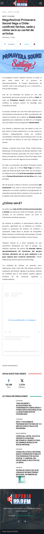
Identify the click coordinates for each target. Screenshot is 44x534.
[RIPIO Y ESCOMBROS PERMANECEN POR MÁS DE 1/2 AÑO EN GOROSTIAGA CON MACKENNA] (8, 424)
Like (8, 379)
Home (4, 12)
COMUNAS (19, 400)
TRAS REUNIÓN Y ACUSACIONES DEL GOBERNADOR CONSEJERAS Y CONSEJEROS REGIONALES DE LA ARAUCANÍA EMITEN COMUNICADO (29, 408)
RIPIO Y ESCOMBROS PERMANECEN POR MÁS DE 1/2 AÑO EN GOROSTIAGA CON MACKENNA (29, 425)
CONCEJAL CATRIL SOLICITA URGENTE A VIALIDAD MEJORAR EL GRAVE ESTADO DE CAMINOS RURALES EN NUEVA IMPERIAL (28, 440)
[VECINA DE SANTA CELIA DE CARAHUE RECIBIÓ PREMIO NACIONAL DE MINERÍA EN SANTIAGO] (8, 472)
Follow (22, 379)
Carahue (19, 449)
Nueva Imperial (21, 433)
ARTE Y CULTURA (13, 12)
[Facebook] (19, 521)
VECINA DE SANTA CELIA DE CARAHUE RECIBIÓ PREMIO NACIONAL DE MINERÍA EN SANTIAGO (27, 473)
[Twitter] (25, 521)
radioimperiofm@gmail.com (26, 515)
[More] (34, 44)
